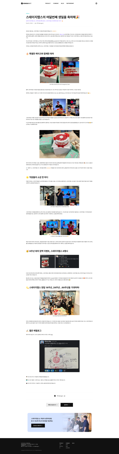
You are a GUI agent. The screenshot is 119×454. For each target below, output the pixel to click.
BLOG (62, 3)
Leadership (68, 447)
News (67, 446)
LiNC (60, 444)
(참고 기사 (62, 34)
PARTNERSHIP (70, 3)
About (67, 444)
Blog (73, 443)
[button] (48, 3)
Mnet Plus (61, 446)
